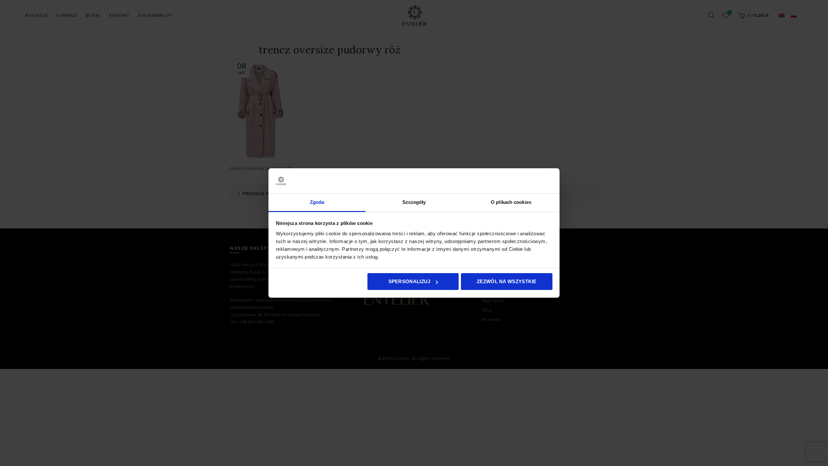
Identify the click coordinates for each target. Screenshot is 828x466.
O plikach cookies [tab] (511, 202)
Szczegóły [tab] (414, 202)
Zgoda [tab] (317, 202)
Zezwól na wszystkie (507, 281)
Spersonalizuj (409, 281)
